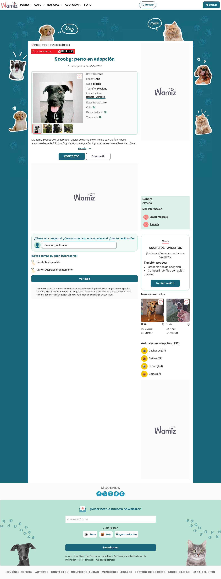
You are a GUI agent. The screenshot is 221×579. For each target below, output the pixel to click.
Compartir (98, 156)
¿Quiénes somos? (19, 572)
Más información (152, 208)
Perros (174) (156, 366)
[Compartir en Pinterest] (122, 493)
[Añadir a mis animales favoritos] (79, 76)
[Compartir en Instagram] (110, 493)
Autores (42, 572)
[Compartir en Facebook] (99, 493)
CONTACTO (71, 156)
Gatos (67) (155, 373)
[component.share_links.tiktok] (116, 493)
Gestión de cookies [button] (150, 572)
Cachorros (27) (157, 350)
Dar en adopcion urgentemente (55, 269)
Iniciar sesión (165, 283)
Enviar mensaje (159, 216)
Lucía (169, 324)
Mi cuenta (211, 4)
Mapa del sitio (204, 572)
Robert (147, 199)
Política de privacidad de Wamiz (128, 556)
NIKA (144, 324)
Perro (45, 45)
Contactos (60, 572)
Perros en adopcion (60, 45)
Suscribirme (111, 547)
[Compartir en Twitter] (104, 493)
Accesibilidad (179, 572)
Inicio (37, 45)
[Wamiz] (9, 5)
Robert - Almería (95, 96)
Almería (154, 224)
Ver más (84, 278)
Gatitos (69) (155, 358)
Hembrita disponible (48, 262)
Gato (108, 534)
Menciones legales (117, 572)
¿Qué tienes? (110, 527)
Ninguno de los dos (126, 534)
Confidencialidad (85, 572)
